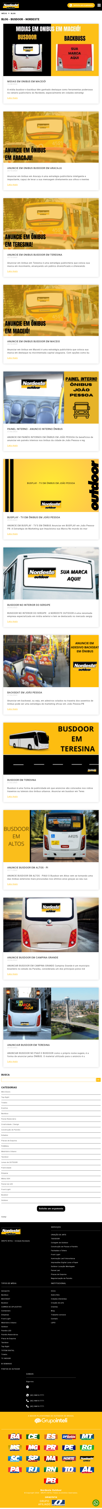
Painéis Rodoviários (9, 1335)
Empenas (5, 1315)
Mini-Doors (5, 1092)
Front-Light (6, 1189)
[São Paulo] (33, 1458)
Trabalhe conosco (58, 1315)
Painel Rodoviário (8, 1119)
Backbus (4, 1113)
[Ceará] (33, 1436)
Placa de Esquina (8, 1339)
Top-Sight (5, 1097)
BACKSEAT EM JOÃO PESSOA (24, 692)
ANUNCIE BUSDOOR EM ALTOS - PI (27, 867)
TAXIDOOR (55, 1239)
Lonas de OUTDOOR (9, 1162)
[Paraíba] (51, 1481)
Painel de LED (7, 1184)
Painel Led (55, 1270)
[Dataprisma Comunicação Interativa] (51, 1497)
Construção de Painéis (10, 1130)
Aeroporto (5, 1291)
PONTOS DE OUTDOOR (10, 1369)
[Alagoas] (87, 1469)
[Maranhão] (51, 1458)
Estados (4, 1135)
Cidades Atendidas (59, 1299)
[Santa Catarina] (15, 1458)
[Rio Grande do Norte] (51, 1469)
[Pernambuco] (69, 1447)
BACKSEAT (5, 1299)
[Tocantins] (69, 1469)
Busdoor (4, 1195)
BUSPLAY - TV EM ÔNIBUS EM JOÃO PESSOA (33, 517)
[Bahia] (15, 1436)
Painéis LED (6, 1331)
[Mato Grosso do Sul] (15, 1447)
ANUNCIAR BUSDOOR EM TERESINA (28, 1045)
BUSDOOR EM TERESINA (21, 780)
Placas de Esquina (9, 1141)
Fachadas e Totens (59, 1251)
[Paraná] (51, 1447)
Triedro (4, 1103)
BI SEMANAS (6, 1364)
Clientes (54, 1307)
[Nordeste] (87, 1458)
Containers (5, 1311)
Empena (4, 1173)
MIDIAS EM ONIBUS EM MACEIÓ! (26, 81)
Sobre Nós (55, 1295)
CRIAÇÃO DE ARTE (58, 1235)
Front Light (55, 1255)
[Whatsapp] (27, 1395)
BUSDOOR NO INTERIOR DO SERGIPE (28, 605)
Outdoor (4, 1200)
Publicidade (6, 1168)
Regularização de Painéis (61, 1278)
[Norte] (69, 1458)
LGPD (53, 1323)
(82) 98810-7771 (37, 1395)
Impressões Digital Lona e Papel (64, 1262)
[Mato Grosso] (87, 1436)
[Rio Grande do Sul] (87, 1447)
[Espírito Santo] (51, 1436)
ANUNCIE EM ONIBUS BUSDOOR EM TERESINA (34, 254)
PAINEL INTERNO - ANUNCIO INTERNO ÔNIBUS (35, 429)
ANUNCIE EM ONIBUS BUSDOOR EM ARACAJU (34, 168)
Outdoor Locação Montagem (63, 1266)
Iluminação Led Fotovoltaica (63, 1258)
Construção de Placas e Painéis (64, 1247)
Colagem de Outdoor (59, 1243)
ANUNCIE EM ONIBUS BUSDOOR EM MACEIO (33, 341)
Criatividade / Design (10, 1124)
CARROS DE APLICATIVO (11, 1307)
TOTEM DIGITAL (7, 1350)
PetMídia (5, 1146)
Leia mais (12, 98)
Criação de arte (57, 1303)
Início (4, 13)
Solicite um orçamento (83, 5)
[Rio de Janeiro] (33, 1469)
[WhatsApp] (95, 1502)
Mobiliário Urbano (8, 1151)
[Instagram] (27, 1387)
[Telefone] (27, 1400)
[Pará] (15, 1469)
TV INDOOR (6, 1358)
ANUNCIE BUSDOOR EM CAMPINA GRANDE (32, 957)
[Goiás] (69, 1436)
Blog (13, 13)
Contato (54, 1319)
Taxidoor (5, 1157)
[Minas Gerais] (33, 1447)
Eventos (4, 1108)
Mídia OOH (5, 1179)
